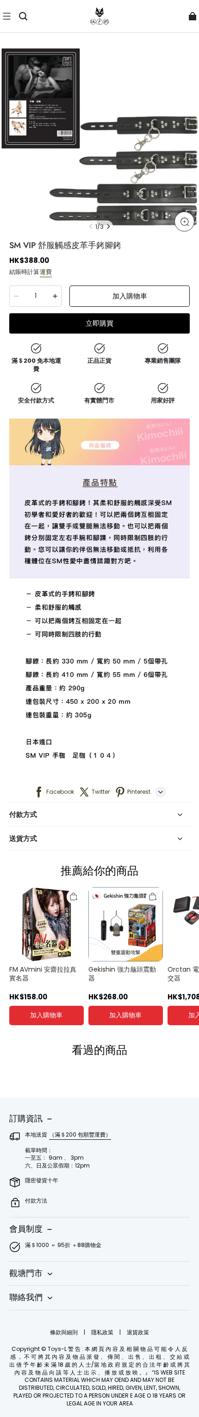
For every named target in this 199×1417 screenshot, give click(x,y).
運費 (46, 272)
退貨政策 (138, 1332)
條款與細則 (64, 1332)
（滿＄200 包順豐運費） (80, 1134)
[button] (6, 16)
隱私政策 (103, 1332)
